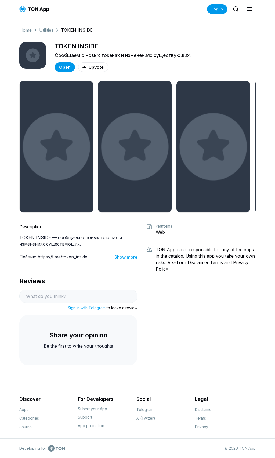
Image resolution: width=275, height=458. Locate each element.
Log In (217, 9)
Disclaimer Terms (205, 262)
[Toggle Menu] (249, 9)
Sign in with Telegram (87, 307)
